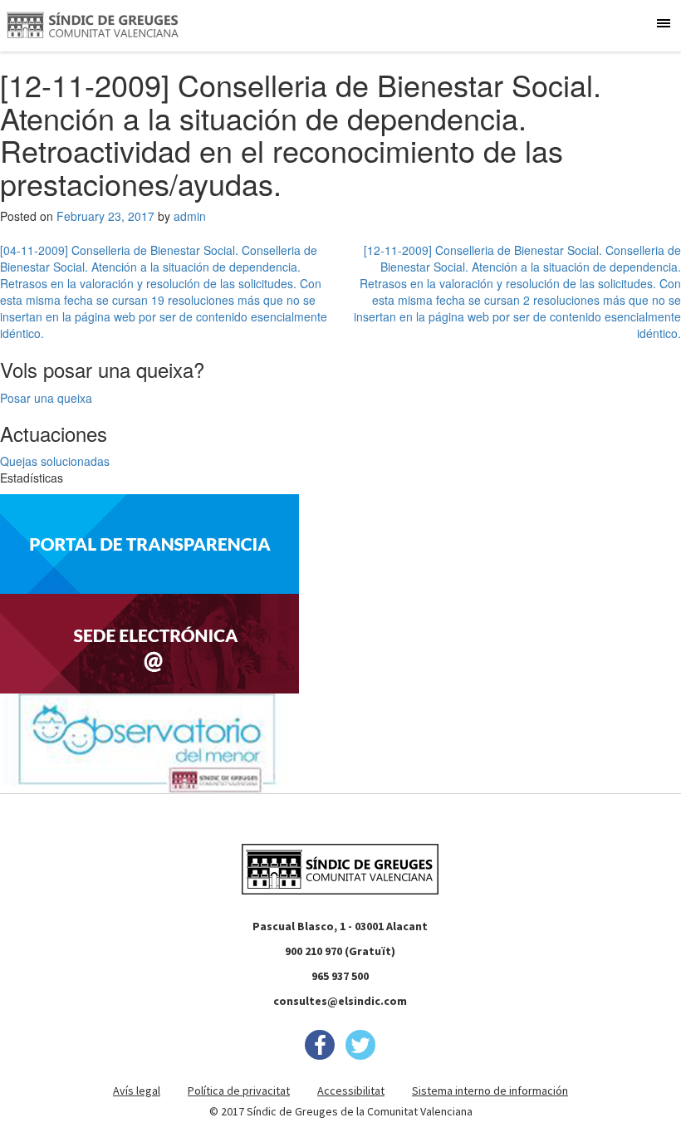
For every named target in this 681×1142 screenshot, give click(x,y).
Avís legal (136, 1090)
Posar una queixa (46, 398)
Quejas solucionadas (55, 461)
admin (190, 216)
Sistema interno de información (490, 1090)
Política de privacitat (239, 1090)
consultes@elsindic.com (340, 1000)
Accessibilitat (351, 1090)
